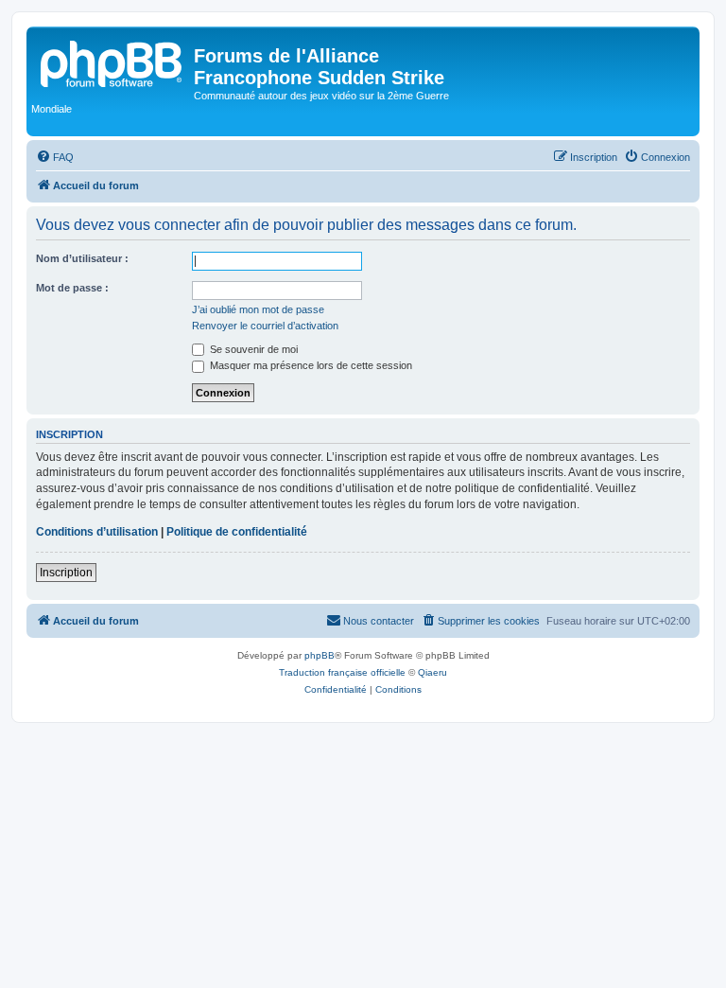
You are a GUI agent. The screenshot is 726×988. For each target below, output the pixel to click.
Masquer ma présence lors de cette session (309, 365)
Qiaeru (432, 672)
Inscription (66, 572)
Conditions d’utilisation (97, 531)
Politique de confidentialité (236, 531)
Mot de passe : (72, 287)
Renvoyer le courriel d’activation (265, 325)
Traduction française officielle (342, 672)
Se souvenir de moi (252, 349)
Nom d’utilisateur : (82, 258)
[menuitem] (55, 157)
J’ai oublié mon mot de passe (258, 309)
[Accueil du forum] (112, 61)
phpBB (319, 655)
